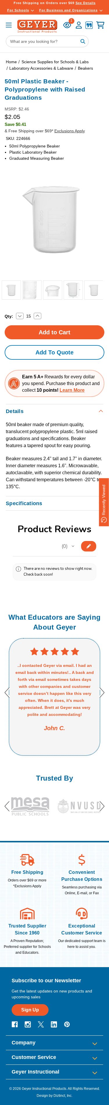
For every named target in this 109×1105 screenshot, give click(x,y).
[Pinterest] (67, 1024)
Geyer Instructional (35, 1072)
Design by (45, 1096)
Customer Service (34, 1057)
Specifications (24, 503)
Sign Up (30, 1009)
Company (23, 1043)
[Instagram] (28, 1024)
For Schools (18, 10)
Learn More (72, 390)
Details (15, 411)
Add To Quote (54, 352)
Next (102, 692)
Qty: (9, 316)
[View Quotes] (89, 25)
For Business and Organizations (68, 10)
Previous (7, 692)
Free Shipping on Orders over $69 (55, 3)
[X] (41, 1024)
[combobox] (47, 41)
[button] (72, 546)
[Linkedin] (54, 1024)
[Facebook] (15, 1024)
